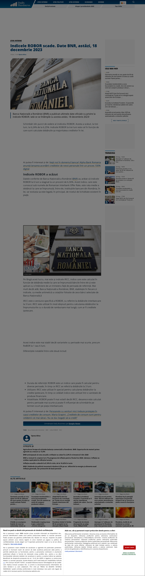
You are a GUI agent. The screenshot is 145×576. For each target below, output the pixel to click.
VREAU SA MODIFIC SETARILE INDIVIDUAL (129, 553)
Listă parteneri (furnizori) (73, 551)
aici (4, 562)
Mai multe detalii (16, 544)
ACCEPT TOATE (129, 547)
